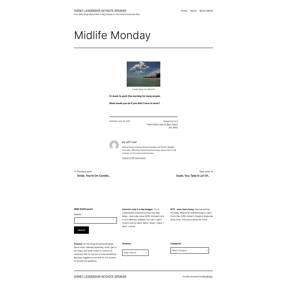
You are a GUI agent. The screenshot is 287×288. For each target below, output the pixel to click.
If (177, 121)
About (193, 10)
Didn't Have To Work (162, 124)
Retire (175, 127)
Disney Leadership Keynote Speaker (100, 10)
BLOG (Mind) (206, 10)
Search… (78, 214)
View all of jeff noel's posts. (134, 158)
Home (184, 10)
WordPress (207, 276)
